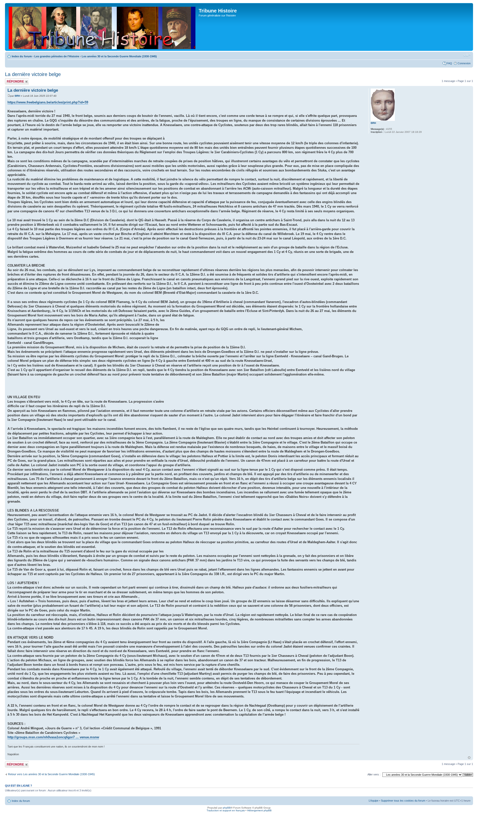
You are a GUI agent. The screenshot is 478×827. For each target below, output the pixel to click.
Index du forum (22, 56)
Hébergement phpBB (259, 810)
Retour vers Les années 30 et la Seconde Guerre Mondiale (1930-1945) (51, 774)
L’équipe (373, 800)
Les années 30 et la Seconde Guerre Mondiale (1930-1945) (119, 56)
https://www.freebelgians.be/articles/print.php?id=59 (47, 102)
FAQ (449, 63)
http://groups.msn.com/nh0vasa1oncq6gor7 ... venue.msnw (53, 737)
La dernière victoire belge (33, 74)
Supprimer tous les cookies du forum (403, 800)
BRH (17, 95)
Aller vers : (373, 774)
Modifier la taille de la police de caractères (467, 55)
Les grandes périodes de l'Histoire (56, 56)
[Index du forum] (102, 27)
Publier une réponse (11, 81)
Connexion (464, 63)
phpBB (227, 807)
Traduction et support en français (226, 810)
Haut (469, 757)
